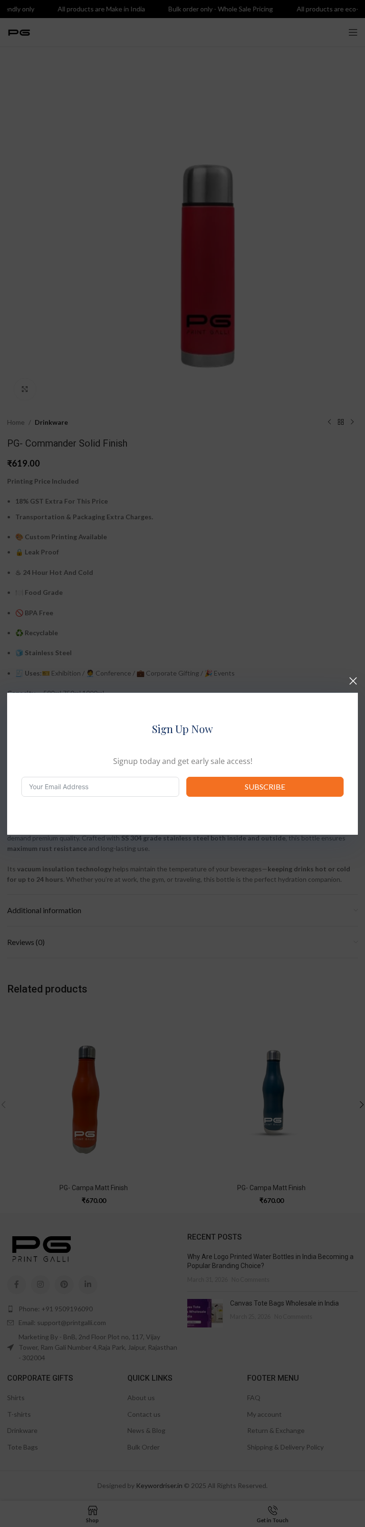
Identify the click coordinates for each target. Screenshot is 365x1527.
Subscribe (265, 786)
